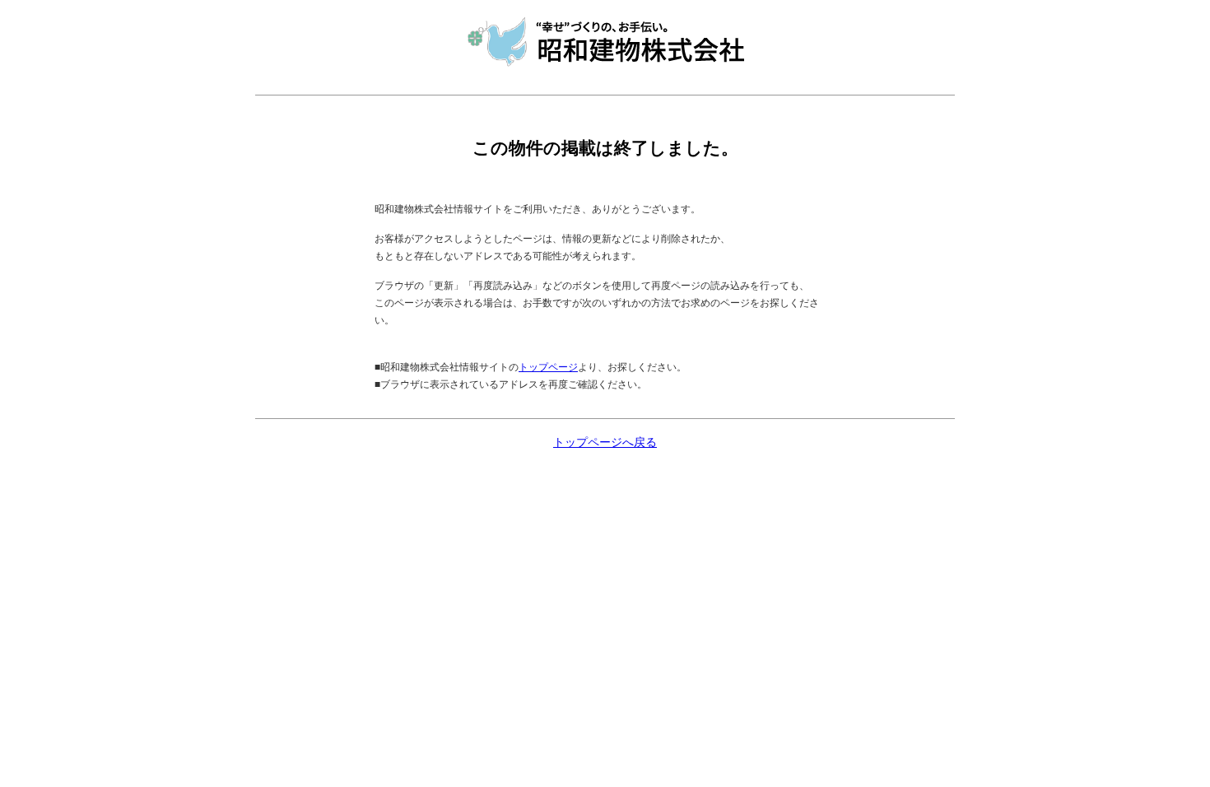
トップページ (548, 367)
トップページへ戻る (605, 442)
